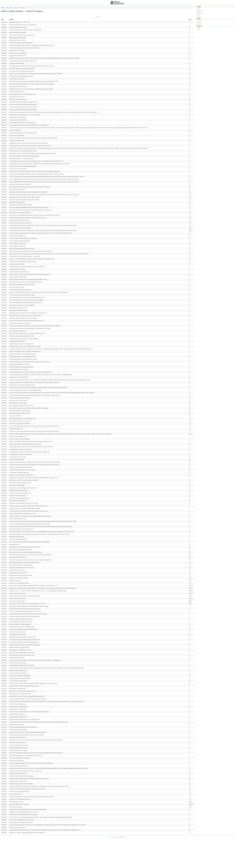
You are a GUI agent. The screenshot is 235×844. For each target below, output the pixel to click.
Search (198, 27)
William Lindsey (13, 7)
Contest (199, 12)
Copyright (199, 23)
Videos (198, 16)
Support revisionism (120, 837)
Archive (6, 7)
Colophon (199, 22)
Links (198, 28)
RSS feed (199, 21)
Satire (198, 14)
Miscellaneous (200, 13)
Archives (199, 7)
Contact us (112, 837)
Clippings (199, 10)
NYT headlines (21, 7)
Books (198, 9)
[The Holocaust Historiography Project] (117, 2)
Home (198, 29)
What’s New (199, 19)
